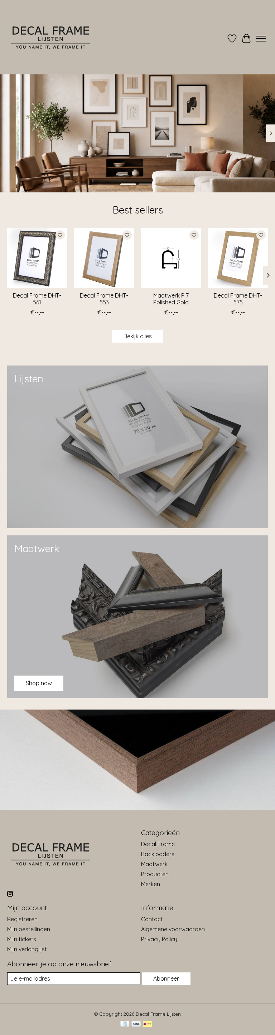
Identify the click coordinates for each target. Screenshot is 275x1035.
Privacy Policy (159, 939)
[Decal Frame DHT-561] (37, 258)
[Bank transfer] (136, 1024)
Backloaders (157, 854)
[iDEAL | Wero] (147, 1024)
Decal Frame (158, 844)
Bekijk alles (138, 336)
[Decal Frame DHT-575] (238, 258)
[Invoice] (124, 1024)
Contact (152, 919)
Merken (150, 884)
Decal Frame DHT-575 (238, 299)
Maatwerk (154, 864)
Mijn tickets (21, 939)
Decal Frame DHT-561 (37, 299)
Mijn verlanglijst (27, 949)
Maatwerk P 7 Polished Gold (171, 299)
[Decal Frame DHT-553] (104, 258)
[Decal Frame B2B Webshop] (51, 38)
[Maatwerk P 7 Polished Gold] (171, 258)
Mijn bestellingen (28, 929)
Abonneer (166, 978)
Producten (155, 874)
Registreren (22, 919)
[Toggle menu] (261, 38)
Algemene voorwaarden (173, 929)
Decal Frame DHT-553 (104, 299)
